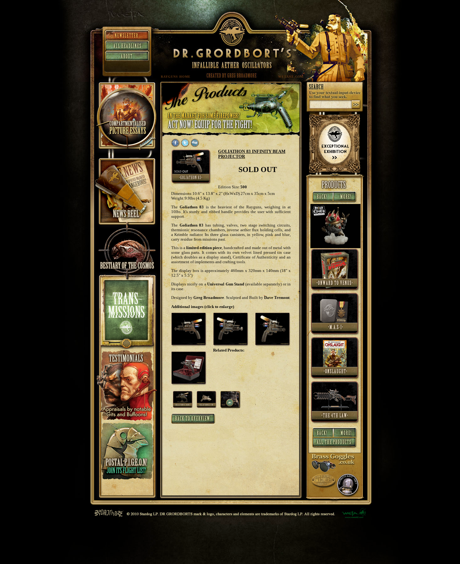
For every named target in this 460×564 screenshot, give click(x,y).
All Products (334, 443)
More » (345, 197)
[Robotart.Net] (348, 496)
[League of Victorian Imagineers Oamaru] (324, 487)
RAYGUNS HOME (176, 76)
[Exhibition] (334, 171)
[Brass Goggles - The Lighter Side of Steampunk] (333, 470)
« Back (322, 197)
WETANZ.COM (291, 76)
